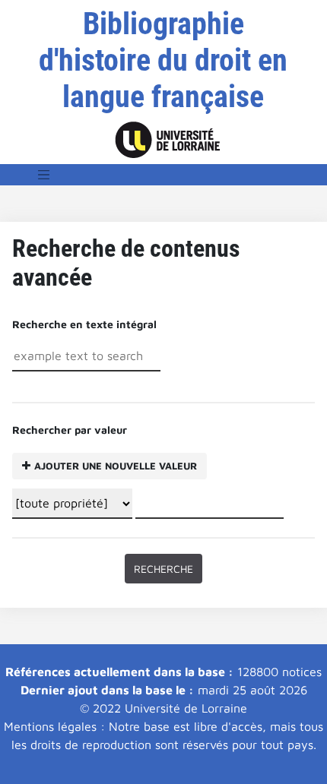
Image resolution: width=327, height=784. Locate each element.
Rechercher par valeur (104, 447)
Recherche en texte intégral (84, 324)
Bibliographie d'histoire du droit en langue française (163, 60)
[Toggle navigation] (44, 174)
